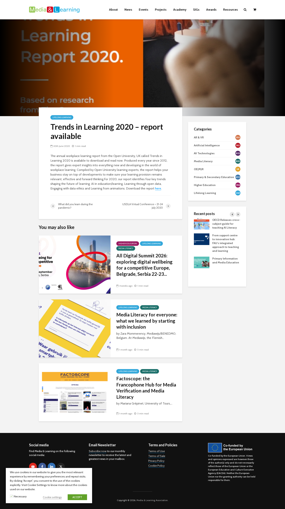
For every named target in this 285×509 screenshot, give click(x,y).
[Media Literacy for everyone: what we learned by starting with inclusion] (75, 328)
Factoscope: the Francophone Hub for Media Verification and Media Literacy (146, 387)
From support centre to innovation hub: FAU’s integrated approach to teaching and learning (225, 243)
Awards (211, 9)
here (158, 188)
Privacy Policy (156, 461)
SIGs (196, 9)
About (113, 9)
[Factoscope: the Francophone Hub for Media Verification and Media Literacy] (75, 392)
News (128, 9)
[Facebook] (42, 466)
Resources (230, 9)
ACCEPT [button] (77, 497)
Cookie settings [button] (52, 497)
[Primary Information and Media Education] (201, 262)
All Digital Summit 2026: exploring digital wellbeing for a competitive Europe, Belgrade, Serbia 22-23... (144, 265)
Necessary (20, 496)
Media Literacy (125, 248)
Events (143, 9)
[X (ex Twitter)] (61, 466)
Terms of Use (156, 451)
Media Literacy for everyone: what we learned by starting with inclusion (146, 321)
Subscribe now (97, 451)
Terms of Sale (156, 456)
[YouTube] (33, 466)
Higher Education (127, 243)
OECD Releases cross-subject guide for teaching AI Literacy (226, 223)
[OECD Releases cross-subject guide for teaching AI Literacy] (201, 223)
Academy (180, 9)
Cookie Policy (156, 465)
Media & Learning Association (152, 500)
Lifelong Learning (62, 117)
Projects (161, 9)
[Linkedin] (51, 466)
